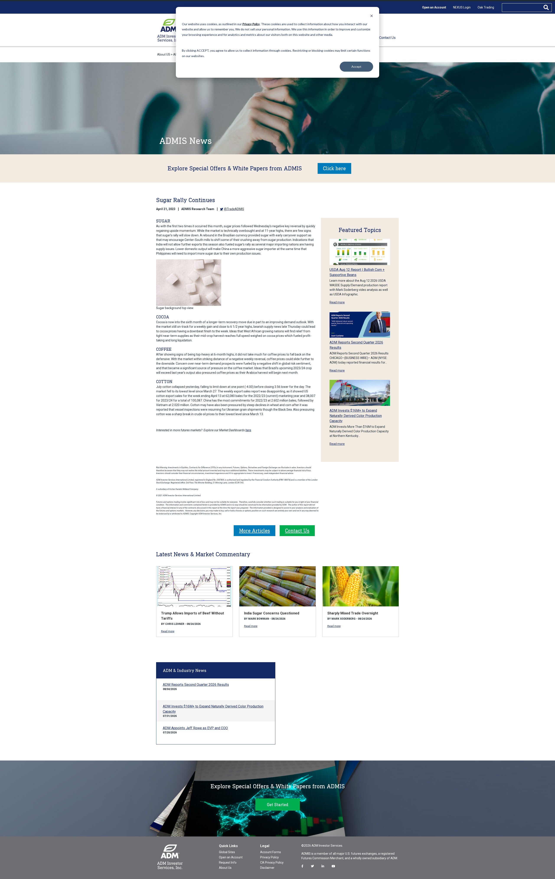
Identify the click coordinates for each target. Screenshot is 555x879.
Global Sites (227, 852)
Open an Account (434, 7)
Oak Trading (486, 7)
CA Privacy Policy (272, 862)
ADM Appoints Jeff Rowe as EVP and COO (195, 728)
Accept (356, 66)
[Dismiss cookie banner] (371, 15)
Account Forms (270, 852)
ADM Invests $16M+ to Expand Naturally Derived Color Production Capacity (356, 415)
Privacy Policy (269, 857)
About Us (225, 867)
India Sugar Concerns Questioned (271, 613)
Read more (337, 302)
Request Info (228, 862)
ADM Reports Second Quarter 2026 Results (196, 685)
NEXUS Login (462, 7)
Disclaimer (267, 867)
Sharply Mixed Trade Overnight (352, 613)
